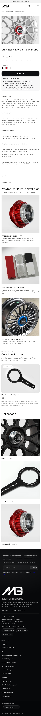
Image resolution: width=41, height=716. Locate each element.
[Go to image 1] (7, 46)
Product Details (7, 96)
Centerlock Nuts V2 (9, 544)
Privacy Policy (6, 670)
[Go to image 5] (17, 46)
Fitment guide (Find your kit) (11, 655)
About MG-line (6, 681)
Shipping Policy (7, 673)
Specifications (7, 176)
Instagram (5, 610)
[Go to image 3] (12, 46)
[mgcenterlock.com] (12, 591)
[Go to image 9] (26, 46)
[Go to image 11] (31, 46)
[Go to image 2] (9, 46)
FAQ (3, 651)
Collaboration (6, 688)
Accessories (6, 501)
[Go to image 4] (14, 46)
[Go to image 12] (34, 46)
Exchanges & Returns (9, 662)
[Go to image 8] (24, 46)
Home (3, 11)
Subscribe (34, 567)
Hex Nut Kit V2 (7, 459)
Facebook (21, 610)
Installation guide (7, 659)
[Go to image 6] (19, 46)
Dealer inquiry (6, 696)
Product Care (6, 182)
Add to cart (20, 73)
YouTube (14, 610)
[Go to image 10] (29, 46)
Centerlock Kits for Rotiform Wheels (15, 11)
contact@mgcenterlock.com (15, 626)
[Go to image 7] (22, 46)
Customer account (8, 647)
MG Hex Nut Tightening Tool (12, 395)
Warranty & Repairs (8, 666)
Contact (4, 644)
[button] (29, 6)
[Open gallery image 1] (20, 30)
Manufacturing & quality (10, 685)
